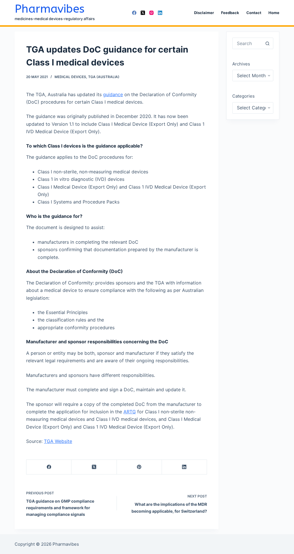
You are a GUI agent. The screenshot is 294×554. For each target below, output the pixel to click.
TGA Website (58, 441)
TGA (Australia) (103, 77)
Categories (243, 96)
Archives (241, 64)
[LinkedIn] (160, 13)
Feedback (230, 12)
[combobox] (247, 43)
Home (273, 12)
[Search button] (267, 43)
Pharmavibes (49, 9)
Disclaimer (204, 12)
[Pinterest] (139, 467)
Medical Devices (70, 77)
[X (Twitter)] (143, 13)
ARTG (129, 411)
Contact (253, 12)
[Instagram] (151, 13)
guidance (113, 94)
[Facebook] (134, 13)
